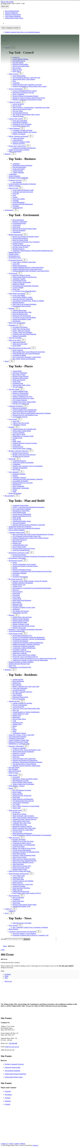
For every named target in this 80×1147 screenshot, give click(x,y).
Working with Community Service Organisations (27, 466)
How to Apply (16, 106)
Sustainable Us (13, 325)
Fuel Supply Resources (19, 540)
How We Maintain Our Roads (21, 790)
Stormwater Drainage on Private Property (25, 566)
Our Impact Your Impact (19, 327)
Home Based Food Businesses (21, 600)
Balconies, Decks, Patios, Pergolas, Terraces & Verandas (29, 581)
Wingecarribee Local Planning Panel (20, 667)
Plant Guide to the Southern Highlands (24, 304)
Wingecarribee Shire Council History (23, 79)
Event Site (15, 193)
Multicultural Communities (20, 488)
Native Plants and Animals (17, 293)
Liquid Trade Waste (18, 846)
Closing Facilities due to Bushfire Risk (24, 429)
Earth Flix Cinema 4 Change (21, 275)
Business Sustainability (19, 336)
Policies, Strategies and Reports (18, 136)
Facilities (11, 427)
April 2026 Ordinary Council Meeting (24, 933)
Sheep (14, 731)
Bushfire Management (15, 234)
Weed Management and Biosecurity (20, 348)
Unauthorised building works (21, 906)
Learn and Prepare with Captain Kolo (24, 411)
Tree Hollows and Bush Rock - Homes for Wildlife (28, 301)
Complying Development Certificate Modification (27, 642)
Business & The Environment (21, 316)
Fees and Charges (14, 767)
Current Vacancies (18, 104)
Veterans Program (17, 116)
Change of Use (17, 586)
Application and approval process (22, 192)
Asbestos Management (19, 310)
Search (3, 939)
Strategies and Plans (18, 143)
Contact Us (12, 911)
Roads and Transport (15, 493)
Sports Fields (16, 445)
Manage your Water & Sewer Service (24, 848)
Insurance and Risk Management (22, 204)
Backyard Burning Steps (20, 314)
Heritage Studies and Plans (20, 620)
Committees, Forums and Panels (22, 130)
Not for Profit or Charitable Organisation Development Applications (33, 556)
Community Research (19, 461)
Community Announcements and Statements (22, 931)
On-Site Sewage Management (21, 850)
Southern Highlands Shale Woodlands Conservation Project (30, 271)
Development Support (15, 560)
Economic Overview (15, 180)
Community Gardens (18, 279)
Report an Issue (13, 772)
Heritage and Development (20, 619)
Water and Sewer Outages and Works (24, 859)
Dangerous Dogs (17, 722)
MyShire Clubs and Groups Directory (24, 454)
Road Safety (16, 797)
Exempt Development (19, 554)
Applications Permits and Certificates (20, 526)
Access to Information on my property (24, 564)
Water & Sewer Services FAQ (21, 866)
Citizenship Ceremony (19, 424)
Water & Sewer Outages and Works (20, 871)
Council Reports (17, 140)
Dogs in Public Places (19, 719)
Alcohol (14, 197)
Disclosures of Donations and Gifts (23, 92)
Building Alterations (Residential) (22, 583)
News (6, 913)
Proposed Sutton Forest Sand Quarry (23, 548)
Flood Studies (16, 345)
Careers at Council (14, 102)
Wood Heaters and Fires (19, 613)
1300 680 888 (13, 1043)
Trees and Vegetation (15, 338)
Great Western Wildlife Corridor (22, 297)
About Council (13, 74)
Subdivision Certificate (19, 653)
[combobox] (11, 28)
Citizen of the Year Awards (20, 423)
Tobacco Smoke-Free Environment (23, 784)
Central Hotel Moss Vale (20, 545)
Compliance (16, 899)
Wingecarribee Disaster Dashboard (23, 751)
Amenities (15, 200)
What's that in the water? (20, 344)
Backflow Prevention (19, 839)
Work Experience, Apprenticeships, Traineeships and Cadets (31, 107)
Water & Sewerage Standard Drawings (24, 860)
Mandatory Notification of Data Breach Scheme (27, 99)
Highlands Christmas (18, 474)
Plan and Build (9, 496)
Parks (14, 439)
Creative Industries (14, 176)
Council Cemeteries (18, 432)
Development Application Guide (19, 553)
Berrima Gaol (16, 543)
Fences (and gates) (18, 901)
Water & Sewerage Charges (21, 867)
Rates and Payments (15, 771)
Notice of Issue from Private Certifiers (24, 655)
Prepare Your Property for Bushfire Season (25, 236)
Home (5, 946)
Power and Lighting (18, 199)
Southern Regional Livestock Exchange (24, 443)
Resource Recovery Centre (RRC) (23, 830)
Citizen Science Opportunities (21, 282)
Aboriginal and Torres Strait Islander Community (27, 479)
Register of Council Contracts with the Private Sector (28, 98)
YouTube (7, 1098)
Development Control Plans (17, 558)
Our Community (14, 472)
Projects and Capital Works (17, 146)
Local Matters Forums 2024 (21, 126)
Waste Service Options (19, 814)
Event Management (18, 202)
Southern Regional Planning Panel (19, 664)
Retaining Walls (17, 605)
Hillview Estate (17, 541)
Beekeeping (16, 717)
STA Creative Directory (19, 400)
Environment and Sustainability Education (25, 286)
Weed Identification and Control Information (26, 353)
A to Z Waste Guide (18, 875)
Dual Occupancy (17, 591)
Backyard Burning (18, 897)
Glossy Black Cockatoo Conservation (24, 262)
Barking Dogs (16, 715)
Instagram (8, 1101)
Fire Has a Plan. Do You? (20, 247)
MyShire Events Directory (20, 453)
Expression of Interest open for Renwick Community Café (30, 935)
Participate (12, 459)
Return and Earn (17, 882)
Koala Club (16, 289)
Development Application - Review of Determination (28, 639)
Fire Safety (15, 575)
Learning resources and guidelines (22, 881)
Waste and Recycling (15, 810)
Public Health (13, 775)
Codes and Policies (18, 138)
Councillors (16, 83)
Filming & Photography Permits (18, 742)
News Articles (13, 925)
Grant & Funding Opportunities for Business (22, 184)
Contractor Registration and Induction (24, 148)
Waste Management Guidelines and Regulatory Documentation (31, 835)
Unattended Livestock (19, 733)
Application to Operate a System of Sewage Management (30, 660)
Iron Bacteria (16, 321)
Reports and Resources (19, 265)
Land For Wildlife (18, 287)
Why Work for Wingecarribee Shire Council (26, 114)
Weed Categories (17, 350)
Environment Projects (15, 260)
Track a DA (12, 665)
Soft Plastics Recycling (19, 824)
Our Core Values (17, 111)
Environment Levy (14, 256)
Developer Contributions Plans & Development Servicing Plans (32, 571)
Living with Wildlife (18, 295)
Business (7, 154)
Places (7, 361)
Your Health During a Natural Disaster (24, 764)
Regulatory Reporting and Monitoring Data (25, 852)
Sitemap (22, 1143)
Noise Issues (16, 903)
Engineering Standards (19, 573)
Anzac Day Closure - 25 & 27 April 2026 (21, 735)
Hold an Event (13, 188)
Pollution (11, 308)
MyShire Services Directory (21, 456)
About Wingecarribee (19, 76)
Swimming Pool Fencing (20, 576)
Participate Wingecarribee (12, 1067)
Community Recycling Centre (21, 823)
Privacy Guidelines (18, 94)
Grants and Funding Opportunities (23, 462)
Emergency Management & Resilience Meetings (27, 762)
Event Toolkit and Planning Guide (23, 190)
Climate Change (14, 254)
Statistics (15, 476)
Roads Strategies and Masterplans (22, 799)
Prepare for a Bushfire (19, 748)
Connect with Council (15, 119)
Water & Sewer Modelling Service (23, 862)
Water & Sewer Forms (19, 857)
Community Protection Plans (21, 245)
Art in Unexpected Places (20, 395)
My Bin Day (16, 812)
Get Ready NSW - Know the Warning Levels (26, 750)
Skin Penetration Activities (20, 780)
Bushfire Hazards (17, 243)
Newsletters (8, 1094)
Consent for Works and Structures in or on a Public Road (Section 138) (34, 658)
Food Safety (16, 777)
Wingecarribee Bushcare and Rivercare (24, 277)
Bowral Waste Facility (19, 547)
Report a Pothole (17, 794)
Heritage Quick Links (19, 627)
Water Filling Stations (19, 853)
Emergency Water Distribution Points (23, 855)
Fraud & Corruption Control (21, 142)
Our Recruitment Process (20, 113)
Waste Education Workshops (21, 888)
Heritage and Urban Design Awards (23, 626)
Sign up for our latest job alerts (21, 109)
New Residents (13, 769)
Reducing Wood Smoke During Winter (24, 904)
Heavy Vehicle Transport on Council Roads (25, 806)
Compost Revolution (18, 886)
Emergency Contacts (18, 753)
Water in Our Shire (14, 340)
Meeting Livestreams (18, 134)
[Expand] (12, 47)
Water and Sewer (14, 837)
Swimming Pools (17, 446)
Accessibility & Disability (20, 481)
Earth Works (16, 593)
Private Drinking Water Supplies (22, 782)
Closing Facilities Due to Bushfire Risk (24, 410)
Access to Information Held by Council (24, 91)
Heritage (11, 615)
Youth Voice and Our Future (21, 329)
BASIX (14, 568)
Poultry (14, 729)
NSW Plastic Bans (18, 879)
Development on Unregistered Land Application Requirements (31, 588)
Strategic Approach (14, 185)
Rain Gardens (16, 602)
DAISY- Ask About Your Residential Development (24, 528)
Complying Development (20, 641)
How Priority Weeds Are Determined (23, 359)
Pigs (13, 728)
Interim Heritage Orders (19, 622)
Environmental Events (19, 280)
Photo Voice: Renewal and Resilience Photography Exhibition (31, 413)
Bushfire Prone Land (18, 584)
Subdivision (16, 609)
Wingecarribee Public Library (14, 1077)
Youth (14, 491)
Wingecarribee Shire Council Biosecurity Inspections (28, 352)
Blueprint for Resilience (19, 408)
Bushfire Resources (18, 249)
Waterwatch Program (18, 342)
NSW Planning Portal (15, 633)
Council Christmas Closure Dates (19, 740)
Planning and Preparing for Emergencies (24, 760)
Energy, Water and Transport (21, 330)
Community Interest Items (16, 532)
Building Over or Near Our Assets (23, 841)
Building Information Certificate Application (26, 644)
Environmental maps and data (21, 306)
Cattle (14, 721)
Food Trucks (16, 597)
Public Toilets (16, 441)
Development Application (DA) (22, 635)
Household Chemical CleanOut (22, 826)
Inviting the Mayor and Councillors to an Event (27, 84)
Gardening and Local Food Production (24, 334)
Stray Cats (15, 710)
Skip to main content (7, 1)
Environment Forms (15, 257)
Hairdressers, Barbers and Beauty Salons (25, 779)
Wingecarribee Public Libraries (22, 448)
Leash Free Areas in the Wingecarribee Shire (26, 708)
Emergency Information (16, 746)
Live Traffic (16, 804)
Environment (9, 210)
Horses (14, 726)
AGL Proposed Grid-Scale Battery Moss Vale (26, 536)
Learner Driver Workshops (20, 802)
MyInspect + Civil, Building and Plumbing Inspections (25, 629)
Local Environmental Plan (17, 631)
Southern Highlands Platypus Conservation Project (28, 267)
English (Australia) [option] (22, 32)
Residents (8, 669)
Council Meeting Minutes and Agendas (24, 132)
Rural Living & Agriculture (17, 323)
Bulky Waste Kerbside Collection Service (25, 817)
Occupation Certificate (19, 649)
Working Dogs (17, 724)
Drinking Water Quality (19, 869)
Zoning (14, 562)
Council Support (17, 207)
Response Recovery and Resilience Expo (25, 415)
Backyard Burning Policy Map (21, 312)
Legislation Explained (19, 355)
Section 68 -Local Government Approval (25, 656)
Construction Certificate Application (23, 646)
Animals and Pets (14, 701)
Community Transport (19, 477)
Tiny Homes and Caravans (20, 611)
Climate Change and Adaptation (22, 332)
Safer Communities (18, 486)
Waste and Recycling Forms (21, 821)
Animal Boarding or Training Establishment (25, 712)
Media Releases (13, 929)
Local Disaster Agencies (19, 417)
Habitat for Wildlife (18, 284)
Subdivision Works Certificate (21, 651)
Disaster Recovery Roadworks (21, 795)
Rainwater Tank (17, 604)
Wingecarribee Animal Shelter (21, 431)
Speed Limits (16, 808)
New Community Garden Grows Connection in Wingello (30, 927)
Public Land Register (15, 151)
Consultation (16, 464)
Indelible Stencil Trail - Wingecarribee (24, 402)
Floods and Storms (18, 755)
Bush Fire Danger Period (20, 240)
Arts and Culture (14, 389)
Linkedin (7, 1104)
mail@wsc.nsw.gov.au (12, 1047)
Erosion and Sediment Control (21, 319)
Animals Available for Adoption (22, 703)
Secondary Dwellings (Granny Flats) (23, 607)
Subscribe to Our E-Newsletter (21, 124)
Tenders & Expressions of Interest (19, 149)
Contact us (8, 909)
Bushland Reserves (14, 252)
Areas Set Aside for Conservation (22, 299)
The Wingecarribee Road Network (23, 801)
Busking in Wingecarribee (20, 393)
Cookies (16, 1143)
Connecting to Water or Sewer (21, 843)
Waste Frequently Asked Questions (23, 816)
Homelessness (16, 484)
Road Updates (16, 792)
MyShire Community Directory (18, 451)
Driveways (15, 590)
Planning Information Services (21, 569)
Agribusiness (13, 174)
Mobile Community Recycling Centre (24, 828)
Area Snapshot (17, 182)
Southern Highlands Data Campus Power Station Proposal (30, 538)
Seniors (14, 490)
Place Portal (16, 469)
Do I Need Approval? (15, 579)
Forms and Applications (19, 120)
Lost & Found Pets (18, 707)
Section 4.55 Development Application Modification (28, 637)
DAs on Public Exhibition (17, 530)
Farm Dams (16, 595)
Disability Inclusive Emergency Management (26, 765)
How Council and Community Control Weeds (26, 357)
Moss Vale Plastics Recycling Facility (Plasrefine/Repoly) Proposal (33, 534)
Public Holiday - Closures (16, 786)
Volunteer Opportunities (19, 468)
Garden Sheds (16, 598)
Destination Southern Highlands (18, 178)
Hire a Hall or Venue (18, 434)
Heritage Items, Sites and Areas (22, 617)
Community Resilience (16, 406)
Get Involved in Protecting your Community (26, 242)
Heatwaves (15, 757)
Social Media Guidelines (20, 122)
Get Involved (13, 273)
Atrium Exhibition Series (20, 391)
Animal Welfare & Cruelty (20, 714)
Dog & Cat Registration (19, 705)
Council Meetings (14, 128)
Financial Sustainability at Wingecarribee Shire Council (29, 86)
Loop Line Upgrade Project (20, 550)
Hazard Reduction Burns (20, 238)
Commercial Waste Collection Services (24, 819)
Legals (11, 1143)
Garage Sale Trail (17, 877)
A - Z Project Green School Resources (24, 291)
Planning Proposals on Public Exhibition (21, 662)
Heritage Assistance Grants (20, 624)
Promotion (15, 206)
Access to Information (15, 89)
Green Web (16, 264)
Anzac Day (16, 421)
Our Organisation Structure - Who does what (26, 77)
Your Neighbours (14, 895)
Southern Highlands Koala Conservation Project (27, 269)
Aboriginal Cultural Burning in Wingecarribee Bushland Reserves (32, 250)
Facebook (8, 1091)
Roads (10, 788)
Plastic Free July (17, 889)
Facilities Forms (17, 438)
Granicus (35, 1145)
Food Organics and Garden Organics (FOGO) (26, 893)
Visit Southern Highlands (12, 1070)
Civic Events (12, 419)
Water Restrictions (18, 864)
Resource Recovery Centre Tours (22, 884)
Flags (14, 81)
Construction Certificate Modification (23, 648)
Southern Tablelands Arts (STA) (22, 396)
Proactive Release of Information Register (25, 96)
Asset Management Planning (17, 736)
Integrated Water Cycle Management (23, 845)
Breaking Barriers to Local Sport (22, 483)
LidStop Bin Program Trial (20, 891)
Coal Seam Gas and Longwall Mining (24, 317)
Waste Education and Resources (22, 833)
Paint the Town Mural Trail (20, 403)
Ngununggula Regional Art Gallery (23, 398)
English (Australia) (22, 23)
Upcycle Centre (17, 831)
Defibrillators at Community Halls (22, 436)
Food (14, 195)
